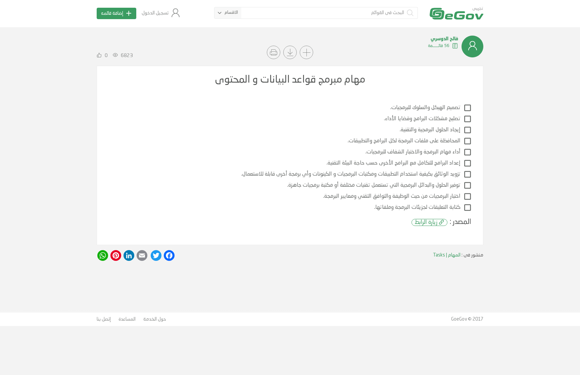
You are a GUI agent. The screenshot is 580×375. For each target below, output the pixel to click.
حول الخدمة (154, 319)
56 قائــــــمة (439, 46)
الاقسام (231, 12)
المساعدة (127, 319)
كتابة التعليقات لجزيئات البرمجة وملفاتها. (417, 207)
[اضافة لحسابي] (306, 52)
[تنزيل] (290, 52)
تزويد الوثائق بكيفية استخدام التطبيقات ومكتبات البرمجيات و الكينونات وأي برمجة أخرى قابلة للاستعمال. (351, 174)
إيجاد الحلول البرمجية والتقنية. (430, 130)
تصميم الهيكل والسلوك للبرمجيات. (425, 107)
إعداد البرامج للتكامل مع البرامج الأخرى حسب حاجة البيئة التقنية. (394, 163)
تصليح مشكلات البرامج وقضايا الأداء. (422, 119)
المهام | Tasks (447, 255)
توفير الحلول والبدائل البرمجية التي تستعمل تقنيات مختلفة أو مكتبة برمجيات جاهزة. (374, 185)
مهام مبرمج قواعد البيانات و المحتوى (290, 80)
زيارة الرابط (426, 222)
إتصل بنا (104, 319)
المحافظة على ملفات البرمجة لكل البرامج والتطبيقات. (404, 141)
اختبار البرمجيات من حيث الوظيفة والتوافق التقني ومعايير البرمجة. (392, 196)
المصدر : (443, 222)
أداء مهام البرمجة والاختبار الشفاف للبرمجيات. (413, 152)
